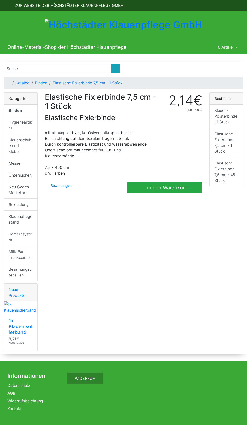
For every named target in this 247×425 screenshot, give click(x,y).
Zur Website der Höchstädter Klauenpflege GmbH (69, 5)
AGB (11, 393)
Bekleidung (19, 204)
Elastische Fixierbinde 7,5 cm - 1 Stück (88, 82)
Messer (15, 163)
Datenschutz (18, 385)
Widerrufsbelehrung (25, 400)
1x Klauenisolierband (20, 326)
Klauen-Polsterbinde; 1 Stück (225, 116)
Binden (41, 82)
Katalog (23, 82)
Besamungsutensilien (20, 272)
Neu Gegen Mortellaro (19, 189)
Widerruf (85, 378)
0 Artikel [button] (226, 47)
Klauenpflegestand (20, 219)
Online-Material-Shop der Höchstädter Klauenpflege (67, 47)
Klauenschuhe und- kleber (20, 145)
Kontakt (14, 408)
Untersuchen (20, 175)
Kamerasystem (20, 237)
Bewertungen (61, 186)
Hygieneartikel (20, 125)
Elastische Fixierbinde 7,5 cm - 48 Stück (224, 172)
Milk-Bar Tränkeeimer (20, 254)
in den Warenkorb (166, 188)
